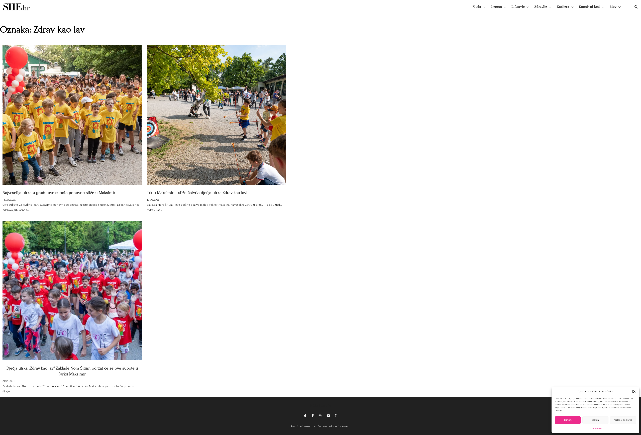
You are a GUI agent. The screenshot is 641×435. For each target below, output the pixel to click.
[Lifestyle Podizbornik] (527, 7)
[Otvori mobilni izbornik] (627, 7)
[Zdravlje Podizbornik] (550, 7)
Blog (612, 7)
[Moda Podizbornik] (484, 7)
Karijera (563, 7)
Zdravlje (540, 7)
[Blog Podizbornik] (619, 7)
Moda (477, 7)
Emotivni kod (589, 7)
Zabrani (595, 419)
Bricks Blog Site (320, 405)
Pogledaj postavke (623, 419)
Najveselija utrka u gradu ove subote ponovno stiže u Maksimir (59, 192)
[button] (634, 391)
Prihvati (568, 419)
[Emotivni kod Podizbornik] (602, 7)
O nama (591, 428)
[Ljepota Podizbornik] (504, 7)
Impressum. (344, 426)
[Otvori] (636, 7)
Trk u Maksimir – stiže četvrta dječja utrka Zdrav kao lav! (197, 192)
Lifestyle (518, 7)
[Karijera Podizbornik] (572, 7)
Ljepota (496, 7)
